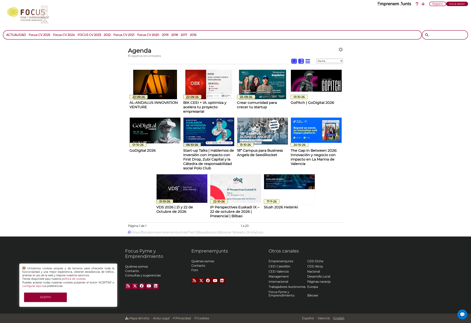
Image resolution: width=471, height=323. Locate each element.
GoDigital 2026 (143, 150)
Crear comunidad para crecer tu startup (257, 104)
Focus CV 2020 (148, 35)
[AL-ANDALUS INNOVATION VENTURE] (155, 98)
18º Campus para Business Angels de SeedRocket (260, 152)
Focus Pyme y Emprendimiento (144, 253)
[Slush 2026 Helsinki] (289, 188)
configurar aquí (32, 286)
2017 (184, 35)
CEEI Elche (315, 261)
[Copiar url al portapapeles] (129, 232)
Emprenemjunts (209, 251)
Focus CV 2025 (39, 35)
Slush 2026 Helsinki (281, 207)
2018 (174, 35)
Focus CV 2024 (64, 35)
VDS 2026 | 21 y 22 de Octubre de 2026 (174, 209)
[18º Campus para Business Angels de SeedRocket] (262, 143)
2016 (193, 35)
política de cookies (74, 278)
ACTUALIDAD (16, 35)
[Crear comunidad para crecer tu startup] (262, 98)
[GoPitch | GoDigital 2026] (316, 90)
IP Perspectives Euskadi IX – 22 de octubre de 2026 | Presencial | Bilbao (234, 211)
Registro (437, 3)
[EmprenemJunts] (394, 4)
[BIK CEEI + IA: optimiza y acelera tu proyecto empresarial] (208, 98)
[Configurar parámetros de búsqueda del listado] (341, 49)
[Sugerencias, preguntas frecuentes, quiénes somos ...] (417, 4)
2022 (107, 35)
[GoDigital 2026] (155, 142)
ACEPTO (45, 297)
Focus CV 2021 (124, 35)
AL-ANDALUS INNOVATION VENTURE (154, 104)
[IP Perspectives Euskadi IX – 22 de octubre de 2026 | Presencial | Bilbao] (235, 202)
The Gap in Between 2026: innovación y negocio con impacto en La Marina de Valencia (314, 157)
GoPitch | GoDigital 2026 (312, 102)
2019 (165, 35)
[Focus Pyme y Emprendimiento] (29, 14)
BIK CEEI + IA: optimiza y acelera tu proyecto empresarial (204, 107)
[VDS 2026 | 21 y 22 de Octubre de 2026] (182, 202)
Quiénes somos (202, 261)
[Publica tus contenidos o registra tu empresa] (423, 4)
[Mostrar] (199, 33)
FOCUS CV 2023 (89, 35)
